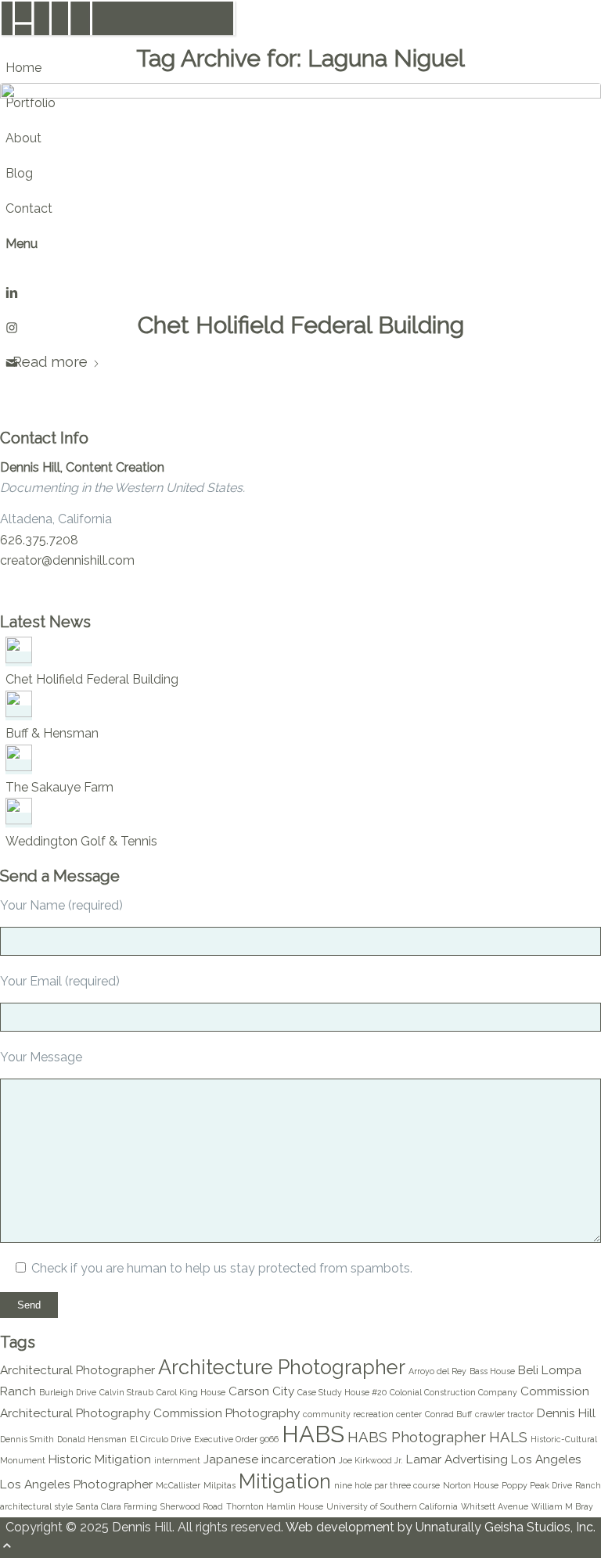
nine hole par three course (387, 1485)
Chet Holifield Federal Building (301, 325)
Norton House (470, 1485)
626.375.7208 (39, 540)
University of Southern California (392, 1506)
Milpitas (219, 1485)
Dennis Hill (566, 1412)
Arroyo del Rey (437, 1371)
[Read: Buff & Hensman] (18, 712)
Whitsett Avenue (494, 1506)
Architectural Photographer (77, 1369)
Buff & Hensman (52, 733)
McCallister (178, 1485)
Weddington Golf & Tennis (81, 841)
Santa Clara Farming (116, 1506)
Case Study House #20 (342, 1392)
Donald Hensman (92, 1439)
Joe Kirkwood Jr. (371, 1460)
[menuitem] (120, 67)
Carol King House (191, 1392)
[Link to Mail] (11, 364)
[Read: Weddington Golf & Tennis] (18, 820)
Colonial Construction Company (453, 1392)
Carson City (261, 1391)
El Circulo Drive (160, 1439)
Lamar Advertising (457, 1459)
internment (177, 1460)
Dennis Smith (27, 1439)
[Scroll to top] (7, 1547)
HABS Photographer (416, 1436)
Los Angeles (546, 1459)
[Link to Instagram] (11, 329)
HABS (313, 1434)
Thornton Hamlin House (274, 1506)
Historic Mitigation (100, 1459)
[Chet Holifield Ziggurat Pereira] (300, 188)
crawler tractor (504, 1414)
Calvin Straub (126, 1392)
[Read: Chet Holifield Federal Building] (18, 659)
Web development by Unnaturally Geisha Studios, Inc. (441, 1527)
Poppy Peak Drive (537, 1485)
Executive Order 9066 (236, 1439)
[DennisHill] (117, 32)
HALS (508, 1436)
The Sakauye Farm (59, 787)
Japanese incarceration (269, 1459)
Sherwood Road (191, 1506)
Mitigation (285, 1481)
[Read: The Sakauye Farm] (18, 766)
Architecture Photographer (281, 1367)
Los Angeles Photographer (76, 1484)
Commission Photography (226, 1412)
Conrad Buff (448, 1414)
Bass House (492, 1371)
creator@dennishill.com (67, 560)
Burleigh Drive (67, 1392)
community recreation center (362, 1414)
